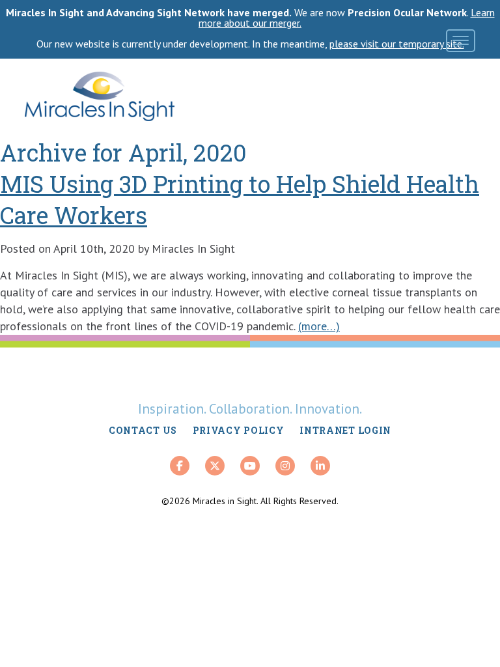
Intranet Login (345, 430)
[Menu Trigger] (460, 40)
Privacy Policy (239, 430)
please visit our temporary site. (396, 43)
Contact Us (143, 430)
